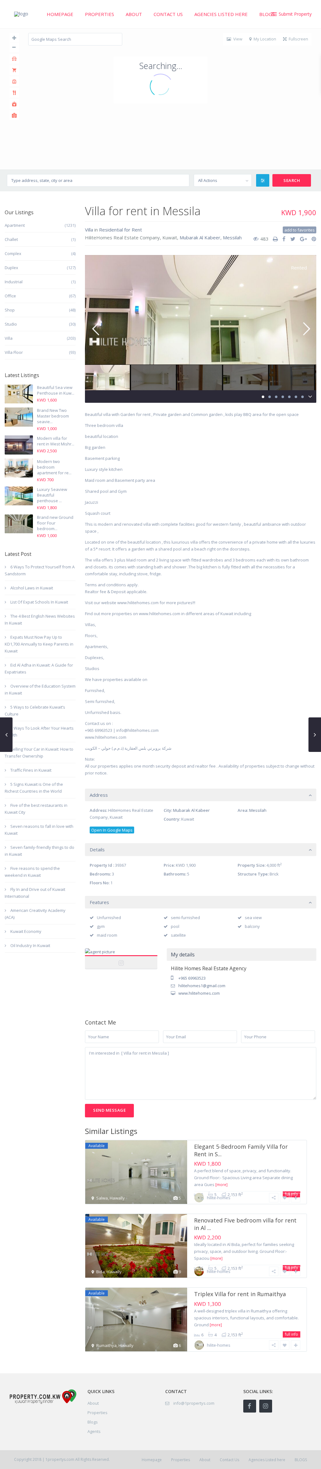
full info (291, 1334)
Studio (11, 324)
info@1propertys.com (193, 1403)
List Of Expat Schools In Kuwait (39, 602)
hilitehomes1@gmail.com (201, 985)
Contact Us (168, 14)
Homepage (60, 14)
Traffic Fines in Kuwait (30, 770)
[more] (221, 1184)
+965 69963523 (192, 978)
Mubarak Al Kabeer (200, 237)
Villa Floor (14, 352)
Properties (99, 14)
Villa (89, 229)
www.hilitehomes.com (199, 993)
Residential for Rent (120, 229)
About (134, 14)
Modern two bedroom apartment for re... (54, 467)
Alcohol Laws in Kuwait (31, 588)
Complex (13, 253)
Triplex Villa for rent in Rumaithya (240, 1294)
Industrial (14, 282)
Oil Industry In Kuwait (30, 945)
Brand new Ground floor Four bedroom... (55, 522)
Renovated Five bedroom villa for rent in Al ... (245, 1223)
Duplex (11, 267)
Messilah (232, 237)
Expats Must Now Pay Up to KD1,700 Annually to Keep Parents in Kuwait (39, 644)
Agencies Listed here (221, 14)
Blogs (92, 1422)
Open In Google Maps (112, 830)
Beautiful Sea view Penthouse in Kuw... (55, 390)
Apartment (15, 225)
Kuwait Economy (25, 931)
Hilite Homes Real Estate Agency (121, 959)
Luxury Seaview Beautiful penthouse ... (52, 495)
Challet (11, 239)
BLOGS (267, 14)
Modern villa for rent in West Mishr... (55, 441)
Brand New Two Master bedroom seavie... (53, 415)
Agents (94, 1431)
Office (10, 296)
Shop (10, 310)
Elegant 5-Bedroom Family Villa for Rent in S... (241, 1150)
